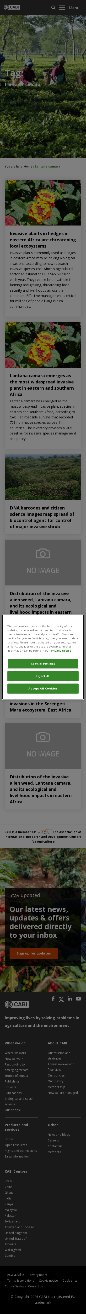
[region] (43, 657)
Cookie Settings (43, 663)
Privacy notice (61, 650)
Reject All (43, 676)
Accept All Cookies (42, 688)
